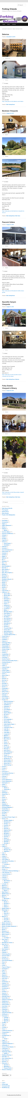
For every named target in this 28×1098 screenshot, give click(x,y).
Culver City (6, 602)
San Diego (6, 616)
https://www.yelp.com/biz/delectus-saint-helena (12, 101)
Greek (3, 797)
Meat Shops (5, 892)
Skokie (5, 838)
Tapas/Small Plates (6, 1012)
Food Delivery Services (7, 773)
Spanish (4, 993)
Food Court (5, 771)
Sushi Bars (4, 1006)
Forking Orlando (9, 9)
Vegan (3, 1040)
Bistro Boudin (5, 513)
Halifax (3, 802)
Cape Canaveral (7, 703)
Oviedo (5, 745)
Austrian (4, 554)
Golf (3, 796)
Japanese (4, 857)
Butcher (4, 587)
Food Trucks (5, 774)
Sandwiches (5, 981)
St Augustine (7, 753)
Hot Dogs (4, 812)
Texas (3, 1024)
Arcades (4, 538)
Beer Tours (4, 571)
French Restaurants (6, 781)
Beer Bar (4, 567)
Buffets (3, 584)
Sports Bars (5, 998)
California (4, 592)
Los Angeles (7, 607)
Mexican (4, 895)
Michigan (4, 900)
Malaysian (4, 887)
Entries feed (5, 1084)
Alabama (4, 528)
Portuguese (5, 968)
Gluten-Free (5, 794)
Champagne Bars (6, 642)
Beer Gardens (5, 569)
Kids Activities (5, 867)
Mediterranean (5, 893)
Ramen (3, 972)
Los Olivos (6, 608)
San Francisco (7, 618)
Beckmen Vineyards (10, 111)
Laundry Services (6, 874)
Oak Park (6, 836)
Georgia (4, 786)
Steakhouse (5, 1001)
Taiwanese (4, 1009)
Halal (3, 800)
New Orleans (7, 880)
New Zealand (5, 949)
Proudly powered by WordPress (14, 1095)
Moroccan (4, 928)
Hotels (3, 815)
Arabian (4, 537)
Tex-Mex (4, 1022)
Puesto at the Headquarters (8, 515)
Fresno (5, 603)
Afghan (4, 523)
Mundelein (6, 833)
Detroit (5, 905)
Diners (3, 682)
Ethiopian (4, 690)
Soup (3, 989)
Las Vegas (6, 937)
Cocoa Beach (7, 709)
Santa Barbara (7, 620)
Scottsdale (6, 545)
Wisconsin (4, 1063)
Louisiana (4, 879)
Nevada (4, 936)
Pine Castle (6, 747)
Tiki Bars (4, 1027)
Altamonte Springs (8, 701)
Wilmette (6, 841)
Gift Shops (4, 792)
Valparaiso (6, 851)
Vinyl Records (5, 1050)
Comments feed (6, 1086)
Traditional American (7, 1030)
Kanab (5, 1038)
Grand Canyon (7, 543)
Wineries (17, 379)
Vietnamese (5, 1048)
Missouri (4, 916)
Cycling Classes (6, 672)
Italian (3, 854)
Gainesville (6, 721)
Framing (4, 776)
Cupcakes (4, 668)
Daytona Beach (7, 712)
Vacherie (6, 882)
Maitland (6, 735)
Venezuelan (5, 1045)
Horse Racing (5, 810)
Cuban (3, 665)
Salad (3, 980)
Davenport (6, 711)
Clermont (6, 708)
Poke (3, 963)
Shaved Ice (4, 986)
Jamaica (6, 947)
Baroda (5, 902)
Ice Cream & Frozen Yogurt (8, 817)
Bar (3, 559)
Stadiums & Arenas (6, 999)
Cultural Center (5, 667)
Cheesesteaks (5, 646)
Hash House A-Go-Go (7, 508)
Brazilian (4, 577)
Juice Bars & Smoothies (8, 861)
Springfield (6, 840)
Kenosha (6, 1064)
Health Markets (5, 805)
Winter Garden (7, 760)
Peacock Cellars (8, 222)
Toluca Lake (7, 629)
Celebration (6, 706)
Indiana (4, 846)
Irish (3, 853)
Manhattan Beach (8, 611)
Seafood (4, 983)
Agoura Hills (7, 594)
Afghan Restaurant (6, 525)
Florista (4, 766)
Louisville (6, 864)
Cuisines (14, 24)
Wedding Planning (6, 1055)
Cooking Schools (6, 662)
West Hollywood (8, 631)
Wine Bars (4, 1056)
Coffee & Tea (5, 655)
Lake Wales (6, 732)
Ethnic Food (5, 691)
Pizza (3, 962)
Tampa (5, 755)
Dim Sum (4, 680)
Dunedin (6, 717)
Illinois (3, 818)
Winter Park (6, 763)
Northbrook (6, 835)
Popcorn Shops (6, 967)
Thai (3, 1025)
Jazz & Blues (5, 859)
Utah (3, 1037)
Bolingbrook (7, 822)
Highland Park (7, 830)
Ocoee (5, 742)
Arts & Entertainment (7, 550)
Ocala (5, 740)
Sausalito (6, 624)
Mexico (4, 897)
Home (3, 24)
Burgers (4, 585)
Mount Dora (6, 739)
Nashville (6, 1020)
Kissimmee (6, 725)
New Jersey (5, 939)
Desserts (4, 678)
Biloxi (5, 911)
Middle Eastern (5, 908)
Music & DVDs (5, 932)
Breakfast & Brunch (6, 579)
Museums (4, 931)
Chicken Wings (5, 649)
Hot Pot (4, 814)
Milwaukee (6, 1066)
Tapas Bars (4, 1011)
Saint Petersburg (8, 752)
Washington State (6, 1051)
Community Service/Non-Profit (9, 660)
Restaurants (5, 976)
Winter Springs (7, 765)
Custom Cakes (5, 670)
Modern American (6, 923)
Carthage (6, 1017)
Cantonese (4, 637)
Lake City (6, 729)
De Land (6, 714)
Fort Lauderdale (8, 719)
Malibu (5, 610)
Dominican (4, 685)
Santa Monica (7, 623)
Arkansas (4, 546)
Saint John (4, 978)
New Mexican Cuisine (7, 942)
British (3, 582)
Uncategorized (5, 1035)
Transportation (5, 1032)
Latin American (5, 872)
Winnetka (6, 843)
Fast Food (4, 693)
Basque (4, 564)
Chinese (4, 651)
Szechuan (4, 1007)
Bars (3, 563)
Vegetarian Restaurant (7, 1043)
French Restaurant (6, 779)
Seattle (5, 1053)
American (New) (6, 532)
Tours (3, 1029)
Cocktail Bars (5, 654)
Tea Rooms (4, 1014)
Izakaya (4, 856)
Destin (5, 716)
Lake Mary (6, 730)
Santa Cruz (6, 621)
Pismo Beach (7, 615)
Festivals (4, 695)
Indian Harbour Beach (9, 724)
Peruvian (4, 957)
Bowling (4, 574)
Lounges (4, 884)
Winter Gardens (7, 761)
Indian (3, 844)
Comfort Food (5, 659)
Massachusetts (5, 888)
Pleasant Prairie (8, 1068)
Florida (4, 699)
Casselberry (7, 704)
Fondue (4, 768)
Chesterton (6, 848)
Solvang (6, 626)
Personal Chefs (5, 955)
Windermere (7, 758)
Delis (3, 677)
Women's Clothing (6, 1069)
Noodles (4, 950)
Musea (3, 929)
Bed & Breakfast (6, 566)
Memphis (6, 1019)
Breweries (4, 580)
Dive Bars (4, 683)
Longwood (6, 734)
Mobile (5, 530)
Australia (4, 553)
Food (3, 769)
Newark (5, 941)
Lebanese (4, 875)
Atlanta (5, 787)
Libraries (4, 877)
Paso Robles (7, 613)
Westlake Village (8, 633)
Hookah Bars (5, 809)
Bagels (3, 556)
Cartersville (6, 789)
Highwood (6, 831)
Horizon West (7, 722)
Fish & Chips (5, 698)
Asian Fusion (5, 551)
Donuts (4, 686)
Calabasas (6, 600)
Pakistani (4, 952)
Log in (3, 1082)
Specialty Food (5, 996)
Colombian (4, 657)
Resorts (4, 975)
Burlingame (6, 598)
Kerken (3, 866)
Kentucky (4, 862)
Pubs (3, 970)
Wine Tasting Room (10, 104)
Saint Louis (6, 921)
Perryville (6, 919)
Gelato (3, 784)
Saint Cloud (7, 750)
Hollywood (6, 605)
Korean (4, 869)
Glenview (6, 828)
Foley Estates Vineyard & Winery (9, 386)
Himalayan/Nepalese (7, 807)
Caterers (4, 641)
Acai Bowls (4, 520)
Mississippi (5, 910)
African (4, 527)
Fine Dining (5, 696)
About (8, 24)
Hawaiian (4, 804)
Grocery (4, 799)
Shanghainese (5, 985)
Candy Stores (5, 636)
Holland (6, 906)
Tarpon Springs (7, 756)
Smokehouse (5, 988)
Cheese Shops (5, 644)
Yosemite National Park (9, 634)
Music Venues (5, 934)
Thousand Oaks (7, 628)
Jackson (6, 915)
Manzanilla (6, 898)
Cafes (3, 589)
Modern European (6, 924)
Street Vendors (5, 1004)
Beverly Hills (7, 595)
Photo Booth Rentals (7, 960)
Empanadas (5, 688)
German (4, 791)
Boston (5, 890)
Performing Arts (6, 954)
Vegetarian (4, 1042)
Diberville (6, 913)
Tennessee (4, 1016)
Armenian (4, 548)
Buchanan (6, 903)
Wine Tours (17, 215)
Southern (4, 991)
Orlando (6, 743)
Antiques (4, 535)
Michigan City (7, 849)
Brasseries (4, 576)
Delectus (5, 34)
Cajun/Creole (5, 590)
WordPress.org (5, 1087)
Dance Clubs (5, 675)
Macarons (4, 885)
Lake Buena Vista (8, 727)
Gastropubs (5, 783)
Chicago (6, 823)
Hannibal (6, 918)
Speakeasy (4, 994)
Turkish (4, 1034)
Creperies (4, 664)
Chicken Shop (5, 647)
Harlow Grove (5, 511)
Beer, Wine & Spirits (7, 572)
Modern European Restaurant (9, 926)
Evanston (6, 825)
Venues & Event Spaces (7, 1047)
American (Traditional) (7, 533)
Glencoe (6, 827)
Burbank (6, 597)
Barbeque (4, 561)
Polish (3, 965)
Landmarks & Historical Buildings (10, 871)
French (3, 778)
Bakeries (4, 558)
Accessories (5, 522)
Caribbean (4, 639)
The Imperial (5, 510)
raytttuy (4, 973)
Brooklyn (6, 945)
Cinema (4, 652)
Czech (3, 673)
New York (4, 944)
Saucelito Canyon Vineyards (9, 303)
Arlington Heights (8, 820)
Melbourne (6, 737)
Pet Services (5, 959)
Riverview (6, 748)
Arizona (4, 541)
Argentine (4, 540)
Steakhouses (5, 1003)
